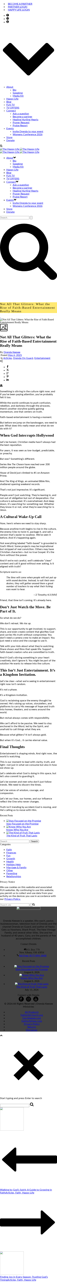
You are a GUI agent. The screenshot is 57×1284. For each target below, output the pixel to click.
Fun (8, 855)
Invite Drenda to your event (28, 131)
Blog (8, 102)
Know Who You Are (17, 830)
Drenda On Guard (23, 358)
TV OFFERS (12, 108)
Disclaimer (32, 1030)
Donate (10, 140)
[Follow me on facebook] (21, 1001)
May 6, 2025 (15, 355)
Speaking (18, 93)
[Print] (1, 386)
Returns (31, 1027)
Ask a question (21, 113)
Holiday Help (13, 864)
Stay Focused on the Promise (22, 824)
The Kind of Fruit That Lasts (21, 835)
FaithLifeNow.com (32, 1021)
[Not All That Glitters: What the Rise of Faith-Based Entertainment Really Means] (0, 316)
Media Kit (18, 96)
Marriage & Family (16, 867)
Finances (11, 852)
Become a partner (22, 116)
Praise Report (20, 125)
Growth (10, 858)
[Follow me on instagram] (28, 1001)
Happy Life (12, 99)
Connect (11, 110)
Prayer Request (21, 122)
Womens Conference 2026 (27, 134)
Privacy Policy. (12, 899)
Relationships (13, 876)
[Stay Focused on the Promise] (23, 821)
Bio (14, 90)
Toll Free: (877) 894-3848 (32, 955)
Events (10, 128)
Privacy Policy (32, 1024)
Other (9, 870)
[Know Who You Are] (18, 827)
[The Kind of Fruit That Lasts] (23, 832)
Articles (7, 358)
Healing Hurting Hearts (25, 119)
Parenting (11, 873)
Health (10, 861)
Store (9, 137)
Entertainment (42, 358)
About (9, 87)
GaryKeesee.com (31, 1018)
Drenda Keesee (12, 352)
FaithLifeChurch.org (32, 1015)
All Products (32, 1012)
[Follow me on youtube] (35, 1001)
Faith (9, 850)
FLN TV (10, 105)
